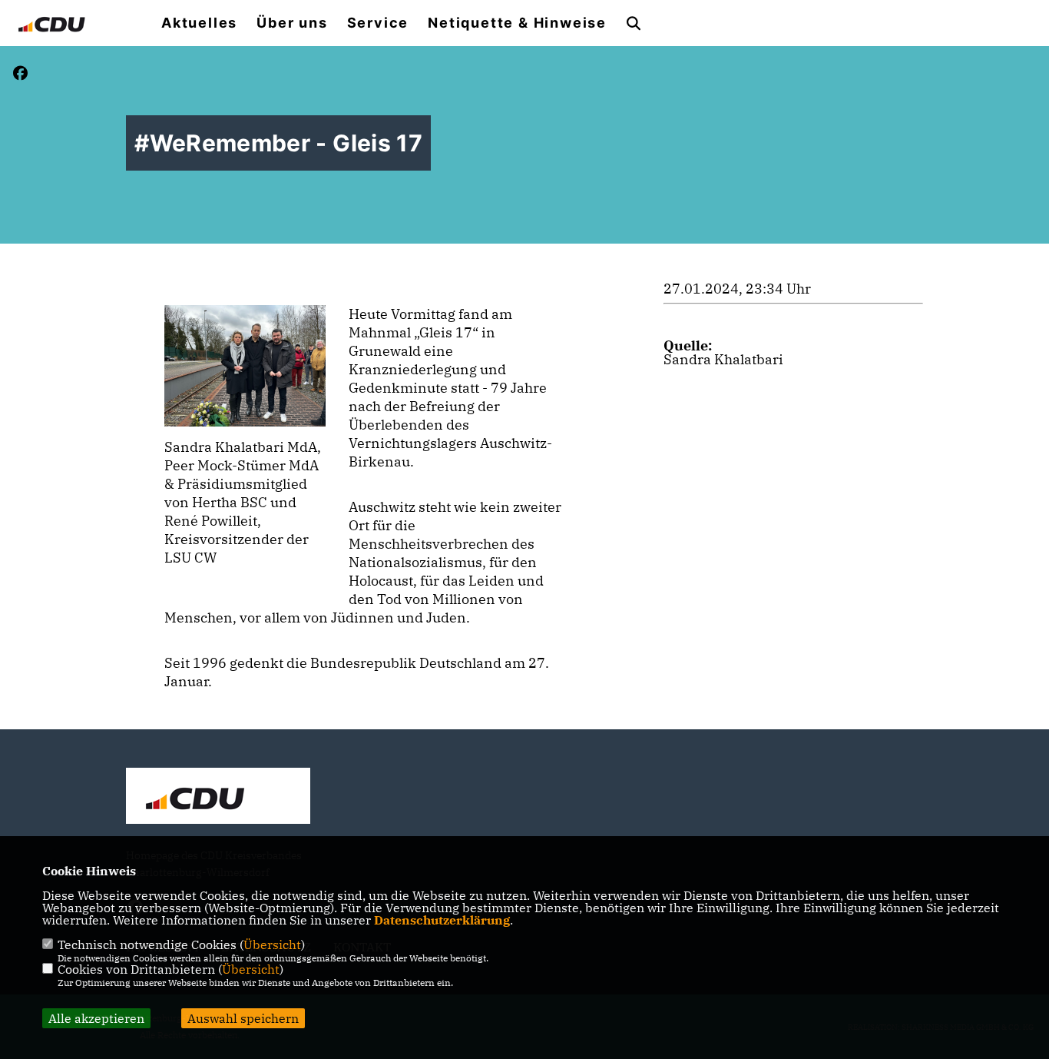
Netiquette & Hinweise (517, 23)
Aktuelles (199, 23)
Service (378, 23)
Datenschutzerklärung (442, 920)
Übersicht (272, 944)
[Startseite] (218, 797)
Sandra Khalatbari (723, 359)
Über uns (291, 23)
